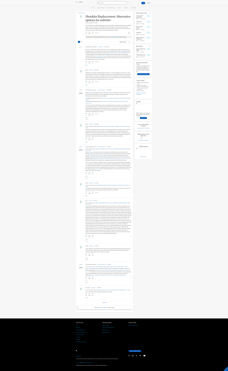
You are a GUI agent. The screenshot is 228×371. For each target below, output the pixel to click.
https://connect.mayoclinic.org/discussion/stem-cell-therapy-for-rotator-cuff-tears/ (112, 158)
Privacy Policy (84, 362)
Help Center (133, 7)
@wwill (90, 200)
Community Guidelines (80, 334)
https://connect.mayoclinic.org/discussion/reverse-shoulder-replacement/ (109, 275)
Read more (143, 117)
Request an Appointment (135, 351)
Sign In (149, 3)
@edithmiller (112, 52)
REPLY (86, 65)
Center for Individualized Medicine (108, 327)
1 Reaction (97, 32)
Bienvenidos (143, 156)
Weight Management (140, 54)
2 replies (86, 259)
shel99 (91, 22)
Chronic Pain (139, 21)
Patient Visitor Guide (105, 332)
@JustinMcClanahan (101, 89)
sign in (99, 307)
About (77, 325)
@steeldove (88, 155)
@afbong (90, 152)
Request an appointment (143, 74)
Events (119, 7)
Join (143, 3)
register (105, 307)
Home (93, 7)
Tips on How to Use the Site (143, 128)
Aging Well (138, 32)
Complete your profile (143, 140)
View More (104, 302)
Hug (92, 33)
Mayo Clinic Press (105, 329)
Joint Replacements (81, 12)
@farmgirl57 (100, 155)
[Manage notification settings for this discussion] (129, 33)
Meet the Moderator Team (80, 329)
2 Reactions (97, 61)
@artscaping (98, 56)
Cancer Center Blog (105, 325)
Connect (80, 2)
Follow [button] (148, 15)
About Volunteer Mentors (80, 332)
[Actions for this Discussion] (131, 33)
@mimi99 (126, 52)
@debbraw (101, 46)
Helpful (89, 33)
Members (126, 7)
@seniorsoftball (118, 52)
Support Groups (100, 7)
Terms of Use (78, 362)
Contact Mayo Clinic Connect (81, 341)
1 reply (86, 119)
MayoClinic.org (78, 356)
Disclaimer (78, 337)
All (150, 13)
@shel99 (89, 49)
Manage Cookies (90, 362)
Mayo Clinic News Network (133, 325)
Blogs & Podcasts (111, 7)
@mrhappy (105, 56)
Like (86, 33)
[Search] (98, 2)
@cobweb (93, 287)
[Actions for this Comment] (131, 62)
